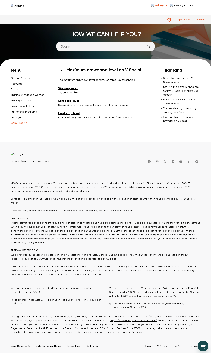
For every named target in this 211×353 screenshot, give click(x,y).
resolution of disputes (130, 198)
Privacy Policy (74, 346)
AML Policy (92, 346)
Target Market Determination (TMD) (30, 328)
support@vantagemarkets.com (30, 161)
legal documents (129, 238)
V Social (199, 19)
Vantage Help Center (169, 20)
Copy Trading (183, 19)
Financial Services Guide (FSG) (123, 328)
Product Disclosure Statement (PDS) (85, 328)
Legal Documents (20, 346)
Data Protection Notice (48, 346)
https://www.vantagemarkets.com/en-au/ (133, 320)
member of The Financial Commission (46, 198)
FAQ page (110, 258)
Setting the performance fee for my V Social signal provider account (181, 90)
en (191, 5)
